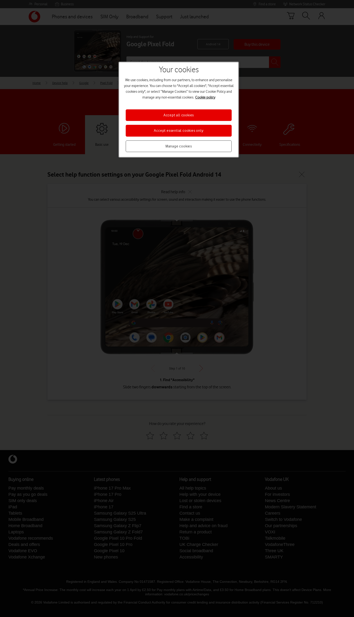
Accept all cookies (179, 115)
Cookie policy (205, 97)
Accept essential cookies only (178, 130)
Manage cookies (178, 146)
